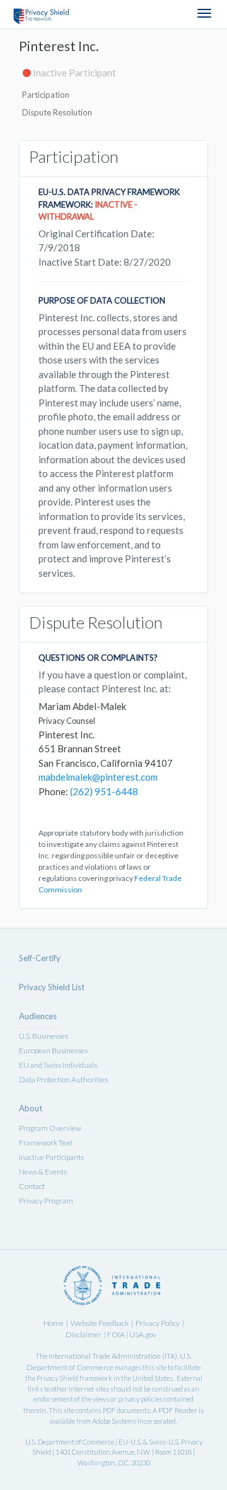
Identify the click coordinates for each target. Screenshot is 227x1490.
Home (54, 1323)
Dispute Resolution (57, 112)
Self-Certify (40, 958)
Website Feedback (100, 1323)
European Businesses (53, 1050)
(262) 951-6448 (104, 791)
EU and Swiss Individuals (58, 1065)
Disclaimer (84, 1334)
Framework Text (46, 1142)
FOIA (116, 1334)
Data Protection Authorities (63, 1079)
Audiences (38, 1016)
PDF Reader (177, 1410)
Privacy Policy (158, 1323)
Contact (32, 1186)
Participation (45, 95)
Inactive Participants (51, 1157)
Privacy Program (46, 1200)
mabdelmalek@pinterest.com (98, 777)
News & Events (43, 1171)
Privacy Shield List (51, 987)
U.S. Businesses (43, 1036)
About (30, 1108)
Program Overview (50, 1128)
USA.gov (142, 1334)
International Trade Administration (105, 1356)
